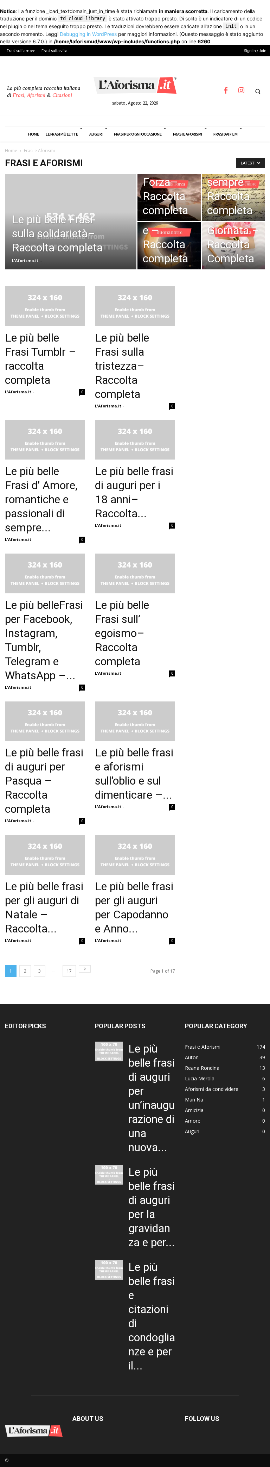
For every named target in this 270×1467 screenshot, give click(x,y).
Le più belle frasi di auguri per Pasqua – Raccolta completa (44, 781)
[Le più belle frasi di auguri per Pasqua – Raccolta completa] (45, 721)
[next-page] (85, 969)
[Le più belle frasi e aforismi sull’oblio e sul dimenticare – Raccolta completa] (135, 721)
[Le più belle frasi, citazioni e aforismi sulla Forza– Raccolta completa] (169, 197)
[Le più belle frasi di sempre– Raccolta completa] (233, 197)
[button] (257, 91)
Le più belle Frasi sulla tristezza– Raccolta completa (122, 366)
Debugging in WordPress (88, 34)
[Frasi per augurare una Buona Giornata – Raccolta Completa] (233, 245)
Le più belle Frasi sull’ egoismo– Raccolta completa (122, 633)
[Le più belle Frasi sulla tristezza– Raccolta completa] (135, 306)
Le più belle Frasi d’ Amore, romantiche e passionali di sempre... (41, 499)
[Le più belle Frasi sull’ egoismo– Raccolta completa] (135, 573)
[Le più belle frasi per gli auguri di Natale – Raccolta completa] (45, 855)
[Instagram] (241, 93)
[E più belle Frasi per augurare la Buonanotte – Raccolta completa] (169, 245)
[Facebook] (226, 93)
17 (69, 971)
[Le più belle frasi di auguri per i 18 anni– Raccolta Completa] (135, 440)
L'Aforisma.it (25, 260)
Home (11, 151)
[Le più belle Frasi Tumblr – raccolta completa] (45, 306)
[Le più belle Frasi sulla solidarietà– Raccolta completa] (70, 231)
